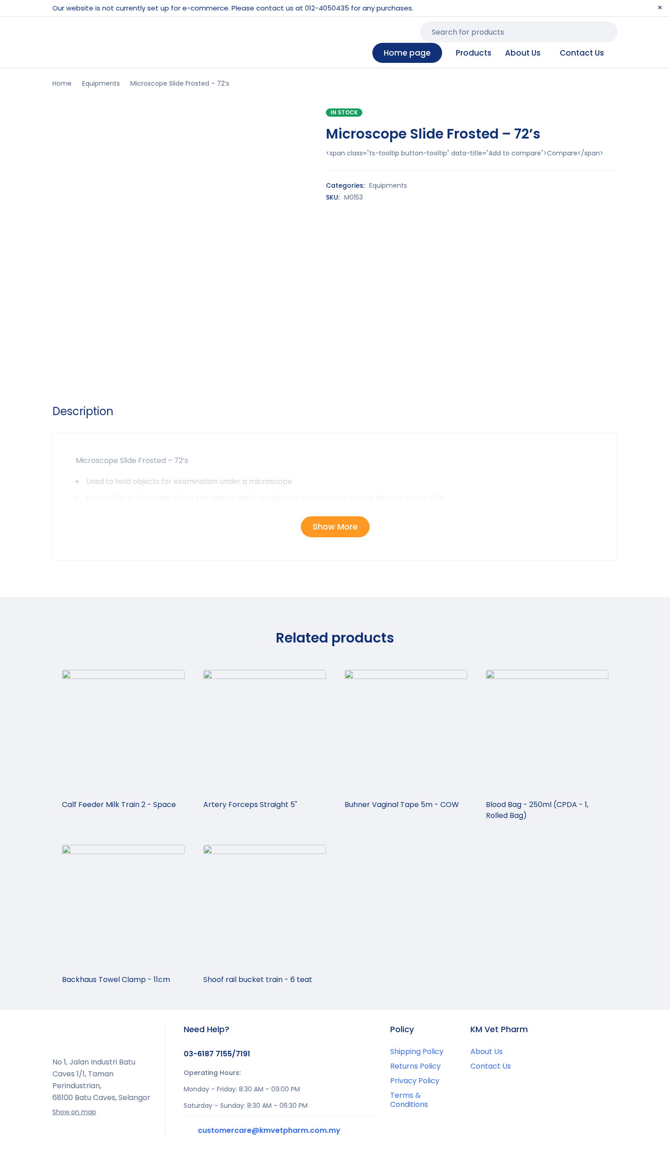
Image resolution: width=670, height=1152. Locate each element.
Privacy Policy (414, 1080)
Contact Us (490, 1066)
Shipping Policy (416, 1051)
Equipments (101, 83)
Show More (335, 526)
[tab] (82, 411)
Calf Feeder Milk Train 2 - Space (120, 804)
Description (82, 411)
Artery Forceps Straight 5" (250, 804)
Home (62, 83)
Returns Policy (415, 1066)
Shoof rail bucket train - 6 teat (257, 979)
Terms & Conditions (409, 1100)
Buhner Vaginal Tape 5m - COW (402, 804)
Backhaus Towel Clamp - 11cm (116, 979)
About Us (486, 1051)
